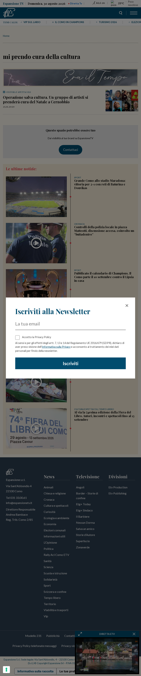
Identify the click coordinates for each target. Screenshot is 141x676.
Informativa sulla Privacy (56, 346)
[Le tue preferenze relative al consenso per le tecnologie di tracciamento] (6, 669)
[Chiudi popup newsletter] (127, 305)
